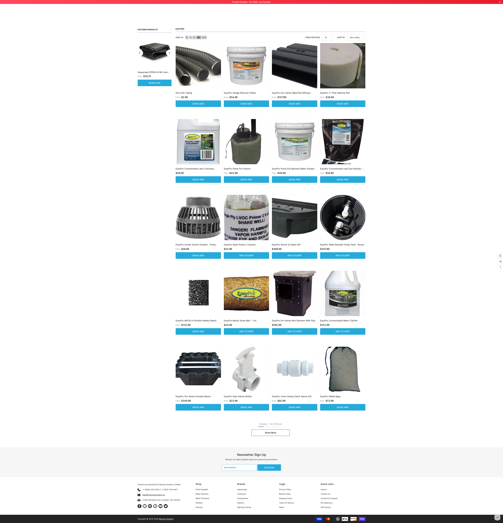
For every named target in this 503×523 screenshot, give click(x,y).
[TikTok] (155, 506)
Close (500, 2)
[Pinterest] (150, 506)
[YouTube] (160, 506)
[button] (187, 37)
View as (179, 37)
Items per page (312, 37)
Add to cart (246, 255)
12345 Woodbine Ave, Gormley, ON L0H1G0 (161, 500)
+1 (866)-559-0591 (150, 489)
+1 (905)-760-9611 (169, 489)
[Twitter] (166, 506)
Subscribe (269, 467)
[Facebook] (139, 506)
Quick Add (154, 83)
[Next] (169, 53)
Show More (270, 432)
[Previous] (139, 53)
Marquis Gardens (166, 519)
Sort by (341, 37)
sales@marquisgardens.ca (153, 495)
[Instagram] (145, 506)
